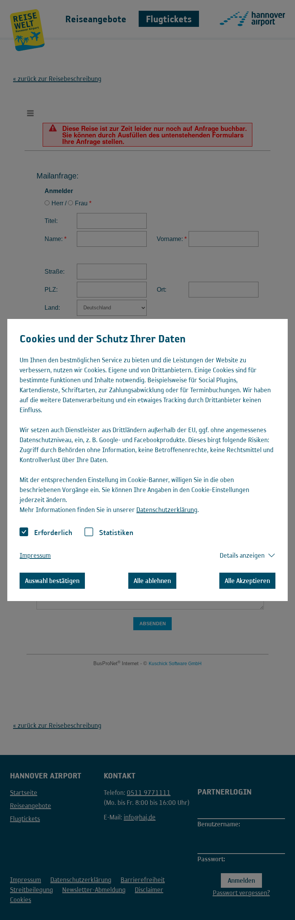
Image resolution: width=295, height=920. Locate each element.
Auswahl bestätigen (52, 580)
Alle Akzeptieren (247, 580)
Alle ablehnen (152, 580)
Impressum (35, 555)
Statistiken (116, 532)
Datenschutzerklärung (166, 509)
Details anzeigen (242, 555)
